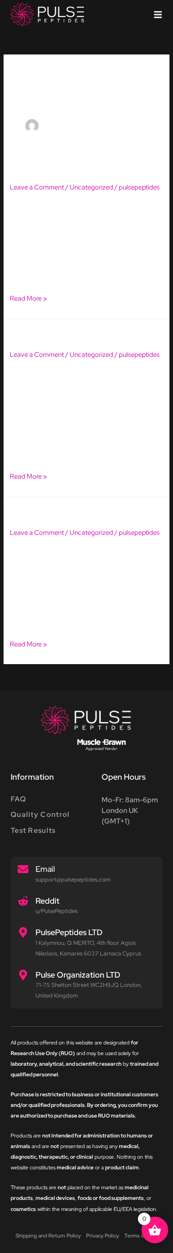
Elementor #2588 (52, 167)
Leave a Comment (37, 187)
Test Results (33, 830)
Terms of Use (140, 1236)
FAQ (18, 799)
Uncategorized (91, 187)
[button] (158, 14)
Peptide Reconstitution (64, 335)
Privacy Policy (102, 1236)
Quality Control (40, 814)
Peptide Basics (44, 513)
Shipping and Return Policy (48, 1236)
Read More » (28, 297)
